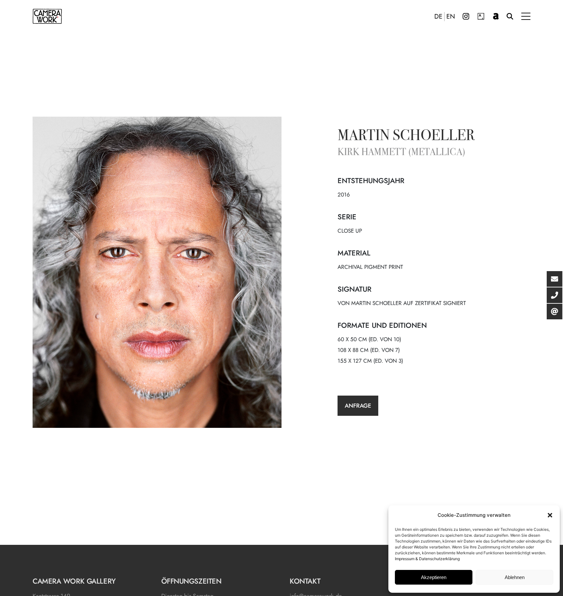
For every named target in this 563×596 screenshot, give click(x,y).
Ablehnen (515, 577)
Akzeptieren (433, 577)
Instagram (466, 16)
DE (438, 16)
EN (450, 16)
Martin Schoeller (406, 136)
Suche (510, 16)
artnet (496, 16)
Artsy (481, 16)
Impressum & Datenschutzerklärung (427, 558)
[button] (550, 515)
